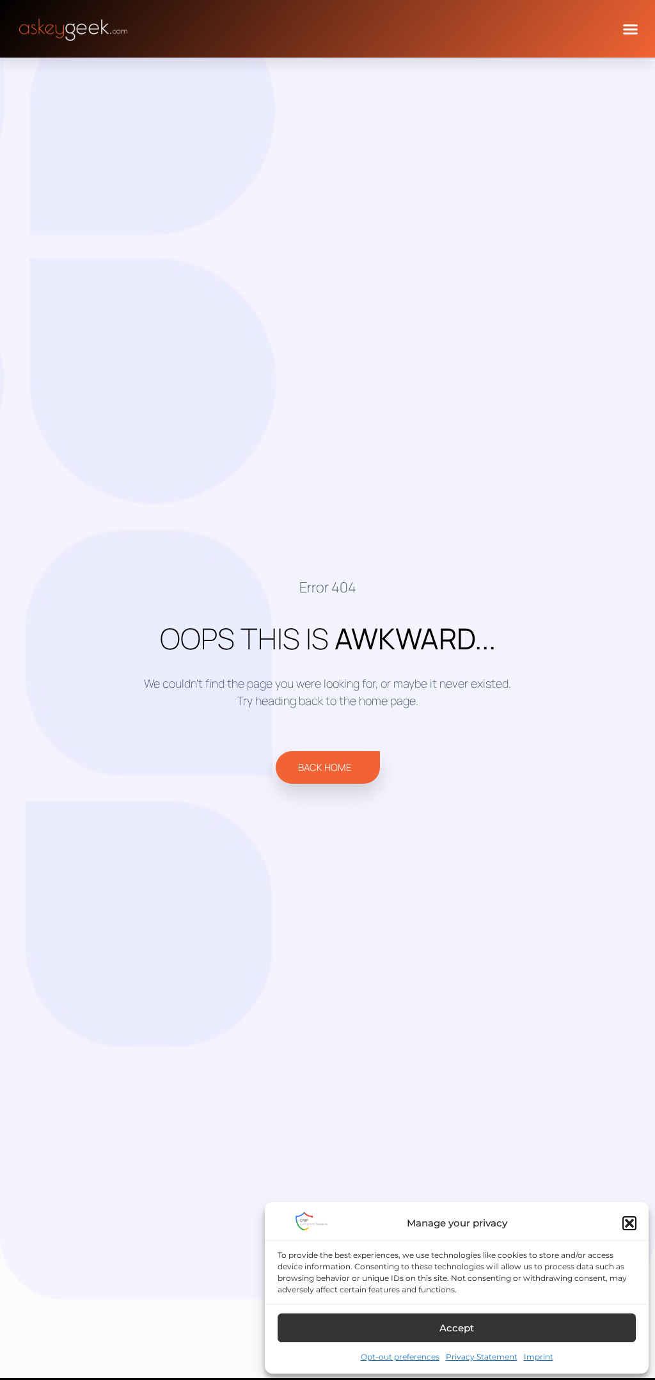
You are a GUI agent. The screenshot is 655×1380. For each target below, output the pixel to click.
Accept (456, 1328)
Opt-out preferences (400, 1356)
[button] (629, 1223)
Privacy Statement (481, 1356)
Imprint (538, 1356)
